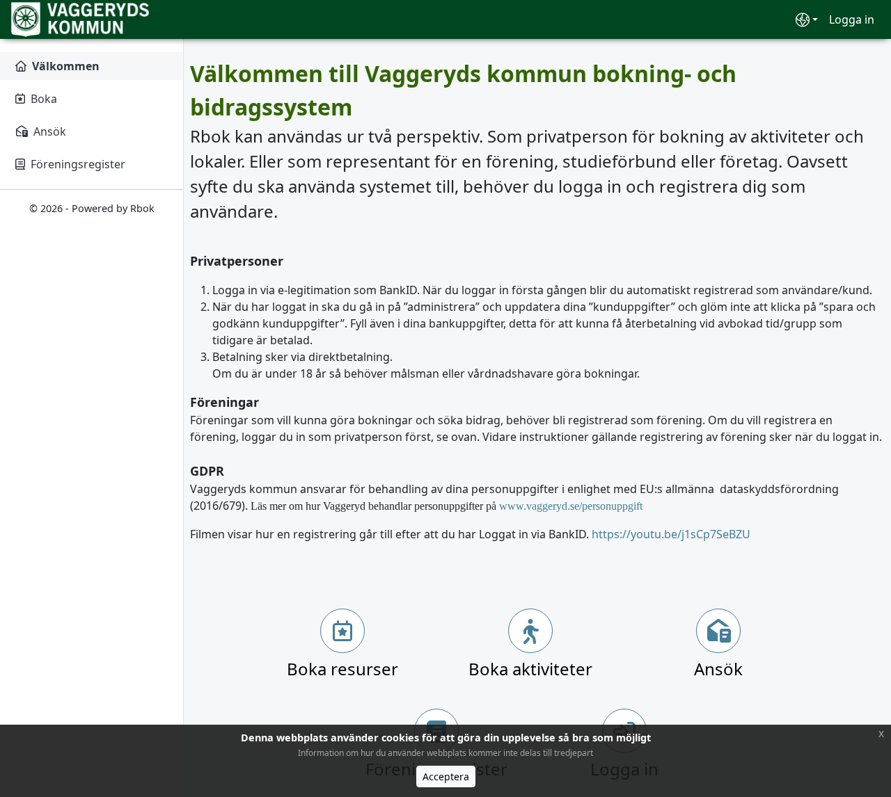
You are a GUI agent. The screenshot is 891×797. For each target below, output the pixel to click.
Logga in (851, 19)
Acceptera (446, 776)
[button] (807, 19)
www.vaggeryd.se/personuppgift (570, 506)
